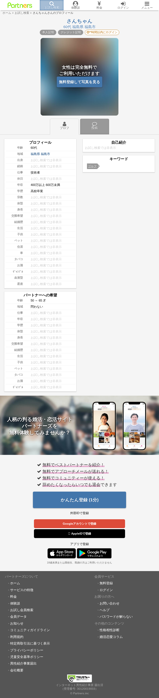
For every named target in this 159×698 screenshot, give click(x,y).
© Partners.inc (79, 693)
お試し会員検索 (21, 610)
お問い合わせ (109, 603)
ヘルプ (105, 610)
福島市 (45, 154)
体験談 (15, 603)
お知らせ (16, 623)
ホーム (15, 583)
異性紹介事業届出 (23, 663)
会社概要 (16, 670)
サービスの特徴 (21, 590)
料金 (13, 596)
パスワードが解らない (116, 616)
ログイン (106, 590)
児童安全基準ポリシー (26, 657)
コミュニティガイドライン (30, 630)
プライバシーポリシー (26, 650)
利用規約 (16, 637)
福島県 (35, 154)
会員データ (18, 616)
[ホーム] (20, 5)
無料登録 (106, 583)
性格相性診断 (109, 630)
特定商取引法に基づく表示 (30, 643)
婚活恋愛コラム (111, 637)
